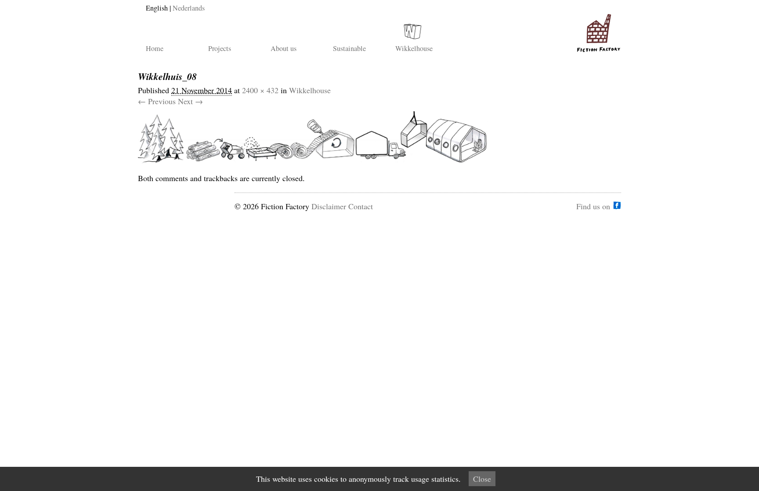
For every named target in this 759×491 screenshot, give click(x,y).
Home (154, 48)
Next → (190, 101)
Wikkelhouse (414, 48)
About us (283, 48)
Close (482, 478)
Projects (219, 48)
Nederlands (189, 8)
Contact (360, 206)
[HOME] (597, 29)
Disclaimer (328, 206)
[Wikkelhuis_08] (313, 167)
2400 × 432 (260, 90)
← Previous (157, 101)
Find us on (593, 205)
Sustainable (349, 48)
